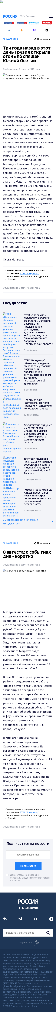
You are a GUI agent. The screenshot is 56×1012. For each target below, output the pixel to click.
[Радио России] (34, 23)
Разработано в (26, 942)
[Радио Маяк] (47, 24)
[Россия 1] (9, 23)
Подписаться (28, 866)
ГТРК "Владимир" (29, 273)
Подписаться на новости (28, 843)
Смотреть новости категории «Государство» (20, 521)
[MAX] (34, 29)
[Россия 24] (22, 23)
